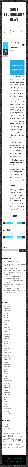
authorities (19, 433)
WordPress (8, 458)
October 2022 (7, 390)
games (5, 440)
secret (15, 443)
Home (7, 461)
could (17, 435)
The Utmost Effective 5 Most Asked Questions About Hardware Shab (12, 277)
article (14, 433)
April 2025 (6, 320)
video (8, 449)
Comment (5, 53)
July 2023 (6, 369)
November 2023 (7, 360)
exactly (16, 436)
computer (11, 435)
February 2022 (7, 409)
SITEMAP (21, 461)
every (13, 436)
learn (10, 441)
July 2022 (6, 397)
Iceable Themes (18, 458)
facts (14, 438)
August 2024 (7, 339)
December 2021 (7, 413)
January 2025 (7, 327)
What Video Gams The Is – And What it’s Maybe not (13, 285)
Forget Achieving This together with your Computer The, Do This (14, 291)
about (5, 433)
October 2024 (7, 334)
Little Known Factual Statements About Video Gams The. (13, 273)
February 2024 (7, 353)
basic (23, 433)
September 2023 (8, 364)
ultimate (16, 447)
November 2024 (7, 332)
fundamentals (19, 438)
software (15, 444)
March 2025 (6, 322)
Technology (6, 429)
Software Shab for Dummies (10, 268)
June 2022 (6, 399)
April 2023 (6, 376)
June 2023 (6, 371)
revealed (10, 443)
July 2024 (6, 341)
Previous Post (9, 223)
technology (15, 216)
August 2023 (7, 367)
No (6, 51)
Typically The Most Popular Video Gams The (14, 270)
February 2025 (7, 325)
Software (16, 50)
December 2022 (7, 385)
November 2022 (7, 388)
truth (12, 447)
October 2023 (7, 362)
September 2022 (8, 392)
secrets (19, 443)
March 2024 (6, 350)
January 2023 (7, 383)
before (4, 435)
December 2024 (7, 329)
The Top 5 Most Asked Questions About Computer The (13, 281)
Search (4, 247)
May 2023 (6, 374)
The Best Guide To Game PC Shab (11, 288)
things (4, 447)
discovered (9, 436)
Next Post (20, 223)
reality (22, 441)
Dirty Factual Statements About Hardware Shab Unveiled (14, 265)
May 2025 (6, 318)
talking (9, 446)
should (5, 444)
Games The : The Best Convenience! (12, 262)
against (10, 433)
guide (10, 440)
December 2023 (7, 357)
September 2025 (8, 308)
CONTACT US (11, 461)
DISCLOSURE (17, 461)
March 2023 (6, 378)
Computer (6, 424)
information (5, 441)
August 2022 (7, 395)
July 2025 (6, 313)
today (8, 447)
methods (14, 441)
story (20, 444)
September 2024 (8, 336)
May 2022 (6, 402)
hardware (16, 440)
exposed (10, 438)
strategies (5, 446)
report (5, 443)
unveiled (20, 447)
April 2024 (6, 348)
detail (20, 435)
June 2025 (6, 315)
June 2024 (6, 343)
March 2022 (6, 406)
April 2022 (6, 404)
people (18, 441)
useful (4, 449)
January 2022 (7, 411)
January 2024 (7, 355)
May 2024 (6, 346)
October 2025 (7, 306)
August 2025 (7, 311)
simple (9, 444)
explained (5, 438)
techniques (14, 446)
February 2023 (7, 381)
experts (20, 436)
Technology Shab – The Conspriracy (17, 45)
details (4, 436)
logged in (11, 234)
